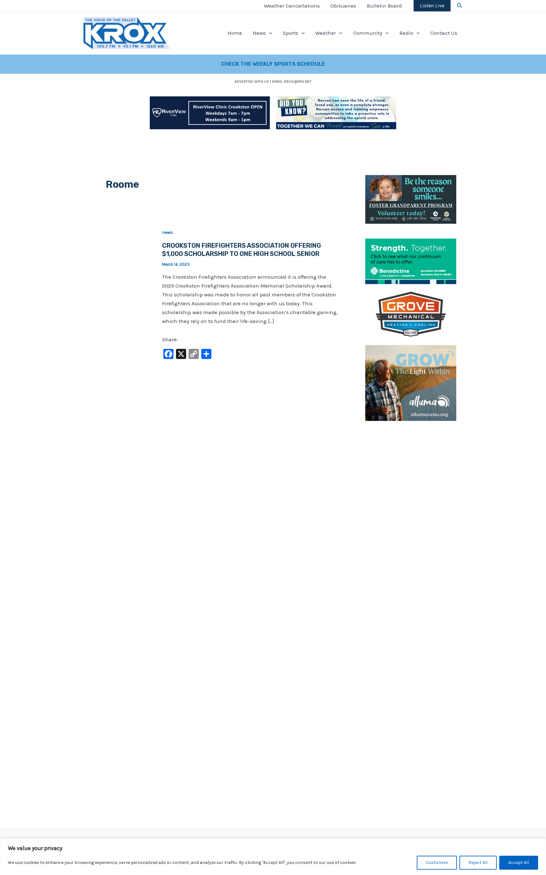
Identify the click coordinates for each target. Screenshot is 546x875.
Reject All (478, 862)
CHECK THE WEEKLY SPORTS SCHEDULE (273, 64)
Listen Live (432, 6)
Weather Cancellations (292, 6)
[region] (273, 857)
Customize (437, 862)
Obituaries (343, 6)
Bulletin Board (384, 6)
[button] (460, 6)
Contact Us (443, 33)
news (167, 232)
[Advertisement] (410, 524)
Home (235, 33)
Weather (325, 33)
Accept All (518, 862)
